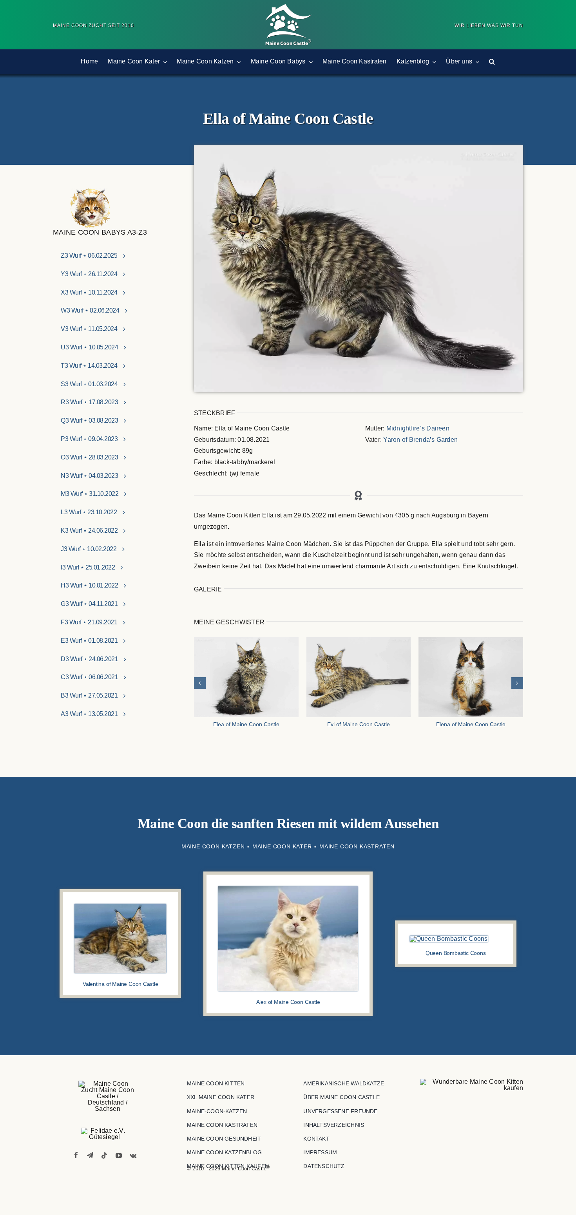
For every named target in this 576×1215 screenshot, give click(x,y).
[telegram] (90, 1155)
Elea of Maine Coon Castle (246, 724)
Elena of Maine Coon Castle (470, 724)
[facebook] (76, 1155)
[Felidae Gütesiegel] (104, 1134)
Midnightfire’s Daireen (417, 428)
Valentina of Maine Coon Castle (120, 984)
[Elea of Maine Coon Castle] (246, 677)
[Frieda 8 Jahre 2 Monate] (449, 938)
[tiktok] (104, 1155)
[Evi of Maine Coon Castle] (358, 677)
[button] (492, 61)
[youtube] (119, 1155)
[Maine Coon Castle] (288, 7)
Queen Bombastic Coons (456, 953)
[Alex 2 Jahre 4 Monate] (288, 889)
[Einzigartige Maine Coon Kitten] (471, 1085)
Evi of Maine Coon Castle (358, 724)
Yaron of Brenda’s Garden (420, 439)
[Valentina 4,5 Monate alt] (120, 907)
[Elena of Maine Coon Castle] (470, 677)
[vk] (133, 1155)
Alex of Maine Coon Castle (288, 1002)
